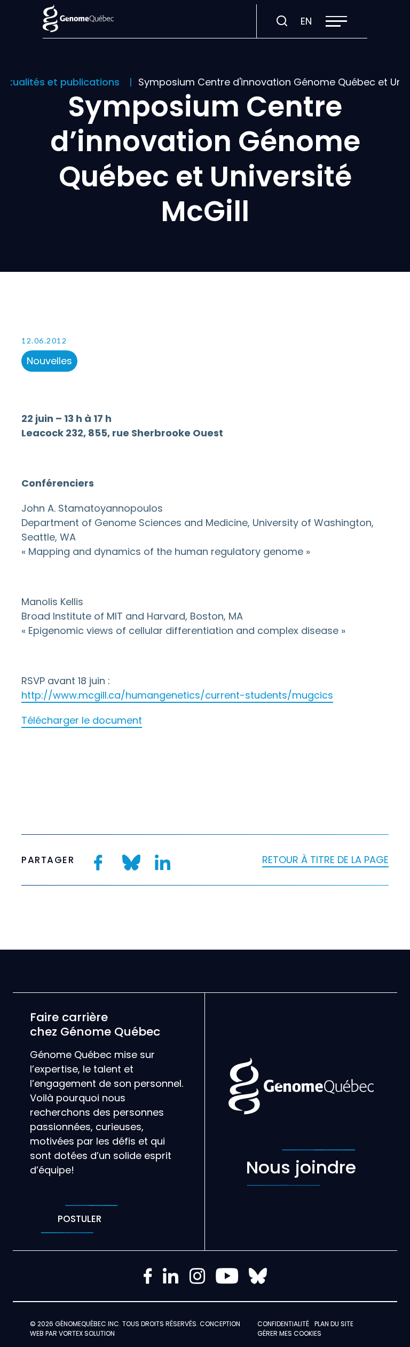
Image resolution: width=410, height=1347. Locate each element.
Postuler (79, 1218)
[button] (336, 21)
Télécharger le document (81, 720)
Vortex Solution (87, 1333)
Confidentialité (283, 1323)
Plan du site (333, 1323)
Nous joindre (301, 1167)
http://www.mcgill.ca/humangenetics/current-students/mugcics (177, 695)
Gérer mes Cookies (289, 1333)
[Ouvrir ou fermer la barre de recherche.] (282, 21)
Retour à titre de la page (325, 859)
